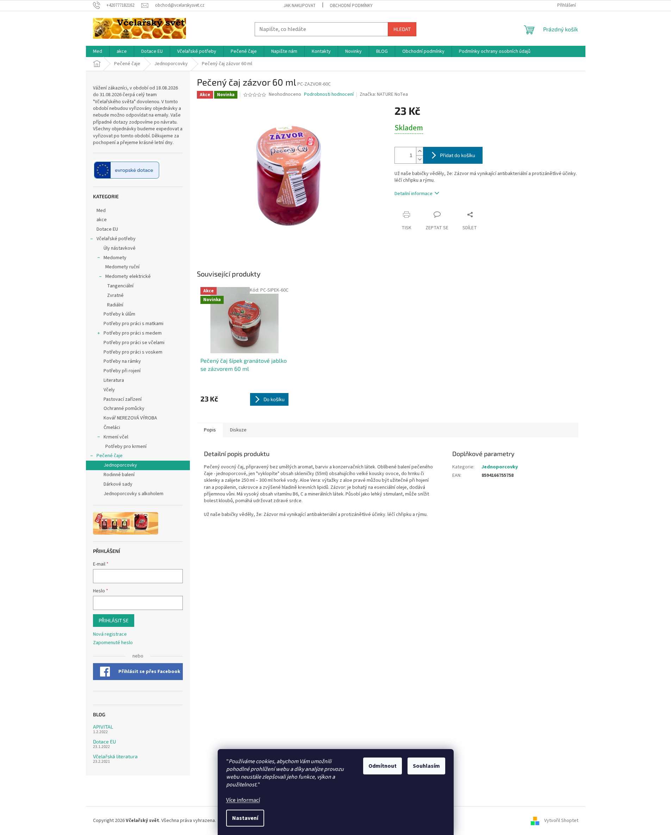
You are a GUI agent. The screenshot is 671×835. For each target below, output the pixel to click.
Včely (109, 389)
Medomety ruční (122, 266)
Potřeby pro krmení (126, 446)
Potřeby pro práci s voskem (133, 352)
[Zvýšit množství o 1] (419, 151)
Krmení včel (116, 437)
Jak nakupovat (300, 5)
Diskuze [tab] (238, 430)
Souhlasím (426, 766)
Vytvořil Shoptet (561, 820)
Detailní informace (413, 193)
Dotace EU (107, 229)
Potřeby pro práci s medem (133, 333)
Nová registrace (110, 634)
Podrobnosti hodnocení (329, 94)
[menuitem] (97, 51)
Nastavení (245, 818)
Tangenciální (120, 285)
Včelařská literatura (115, 756)
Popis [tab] (210, 430)
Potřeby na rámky (122, 361)
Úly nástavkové (120, 248)
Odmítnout (382, 766)
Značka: (384, 94)
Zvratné (115, 295)
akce (102, 219)
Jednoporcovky (120, 465)
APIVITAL (103, 726)
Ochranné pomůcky (124, 408)
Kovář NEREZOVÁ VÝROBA (130, 418)
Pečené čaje (110, 455)
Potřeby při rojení (122, 370)
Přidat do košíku (457, 155)
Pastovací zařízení (123, 399)
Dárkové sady (118, 484)
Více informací (243, 800)
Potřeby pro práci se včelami (134, 342)
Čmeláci (112, 427)
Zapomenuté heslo (113, 643)
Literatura (114, 380)
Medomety (115, 257)
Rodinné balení (119, 474)
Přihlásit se (114, 620)
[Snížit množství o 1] (419, 159)
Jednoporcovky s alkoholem (133, 493)
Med (101, 210)
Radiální (115, 305)
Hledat (402, 29)
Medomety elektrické (128, 276)
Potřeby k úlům (119, 314)
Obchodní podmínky (351, 5)
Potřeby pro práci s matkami (133, 323)
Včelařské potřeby (116, 238)
